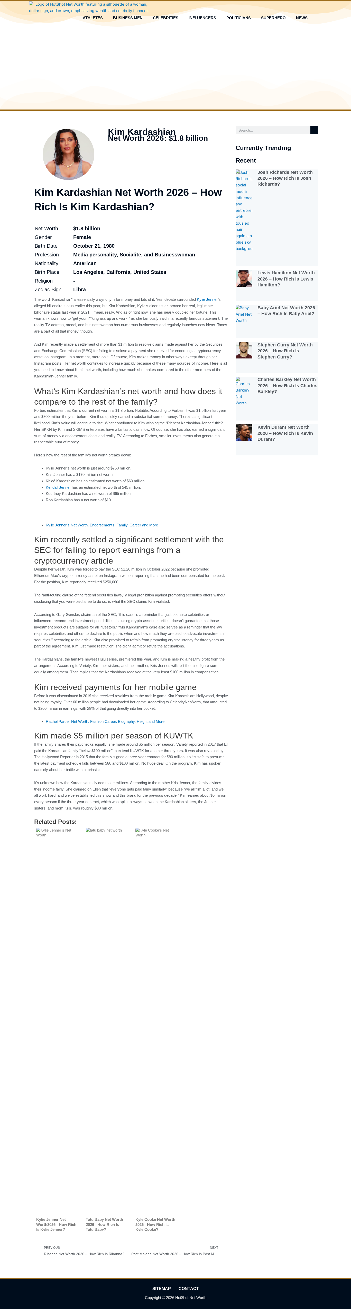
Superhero (273, 18)
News (302, 18)
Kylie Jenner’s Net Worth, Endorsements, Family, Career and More (102, 525)
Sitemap (161, 1288)
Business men (128, 18)
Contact (189, 1288)
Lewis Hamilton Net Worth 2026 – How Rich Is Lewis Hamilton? (286, 278)
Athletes (93, 18)
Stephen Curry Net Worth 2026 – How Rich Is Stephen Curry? (285, 350)
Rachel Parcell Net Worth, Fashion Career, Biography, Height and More (105, 721)
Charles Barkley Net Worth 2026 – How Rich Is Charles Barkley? (287, 385)
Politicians (238, 18)
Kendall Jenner (58, 487)
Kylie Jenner (207, 299)
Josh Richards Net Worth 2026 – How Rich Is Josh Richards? (285, 178)
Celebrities (165, 18)
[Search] (314, 130)
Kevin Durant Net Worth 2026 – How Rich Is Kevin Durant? (285, 433)
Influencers (202, 18)
